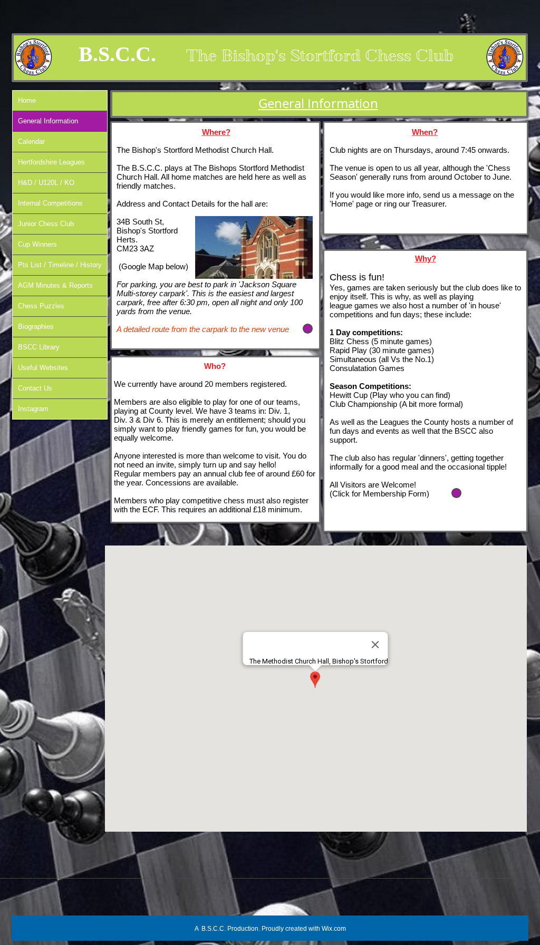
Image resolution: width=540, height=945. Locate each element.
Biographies (36, 326)
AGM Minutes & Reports (55, 285)
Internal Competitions (50, 203)
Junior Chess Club (46, 224)
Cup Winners (37, 244)
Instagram (33, 409)
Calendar (31, 141)
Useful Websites (43, 368)
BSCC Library (39, 347)
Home (27, 100)
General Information (48, 121)
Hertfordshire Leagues (51, 162)
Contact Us (35, 388)
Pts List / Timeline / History (60, 265)
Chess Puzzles (41, 306)
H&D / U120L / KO (46, 183)
